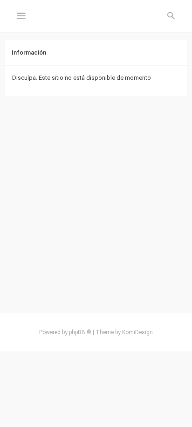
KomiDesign (137, 332)
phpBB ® (80, 332)
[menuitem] (171, 16)
